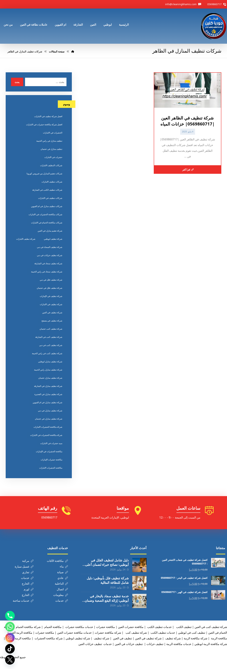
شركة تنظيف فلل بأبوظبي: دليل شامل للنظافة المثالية (108, 580)
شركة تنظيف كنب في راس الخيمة (47, 353)
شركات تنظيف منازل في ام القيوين (46, 206)
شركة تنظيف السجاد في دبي (49, 247)
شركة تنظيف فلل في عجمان (49, 287)
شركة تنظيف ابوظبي (53, 238)
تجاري (25, 572)
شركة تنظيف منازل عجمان (50, 377)
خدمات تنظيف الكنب (162, 633)
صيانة (60, 572)
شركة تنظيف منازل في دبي (50, 410)
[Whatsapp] (10, 627)
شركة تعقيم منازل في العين (50, 230)
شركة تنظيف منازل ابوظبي (50, 361)
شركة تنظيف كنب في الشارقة (48, 336)
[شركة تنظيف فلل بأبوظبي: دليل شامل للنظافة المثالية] (139, 583)
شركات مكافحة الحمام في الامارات (46, 222)
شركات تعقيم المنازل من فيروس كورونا (44, 173)
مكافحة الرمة (218, 638)
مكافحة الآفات (55, 561)
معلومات (58, 595)
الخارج (25, 583)
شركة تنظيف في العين (52, 312)
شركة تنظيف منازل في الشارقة (48, 386)
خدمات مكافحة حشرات (79, 627)
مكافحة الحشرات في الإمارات (49, 451)
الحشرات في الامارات (52, 132)
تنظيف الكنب (183, 627)
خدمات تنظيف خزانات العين (95, 644)
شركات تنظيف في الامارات (50, 198)
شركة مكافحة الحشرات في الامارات (46, 435)
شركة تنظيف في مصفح (51, 320)
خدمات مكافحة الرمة (178, 644)
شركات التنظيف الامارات (51, 165)
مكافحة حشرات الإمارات (51, 459)
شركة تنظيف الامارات (25, 238)
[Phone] (10, 615)
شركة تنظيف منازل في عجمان (48, 418)
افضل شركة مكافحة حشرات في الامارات (44, 124)
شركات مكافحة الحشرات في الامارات (45, 214)
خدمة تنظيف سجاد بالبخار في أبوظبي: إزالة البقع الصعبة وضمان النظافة (107, 600)
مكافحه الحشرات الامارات (50, 467)
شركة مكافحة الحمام (28, 627)
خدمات (25, 578)
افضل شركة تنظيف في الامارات (48, 116)
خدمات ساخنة (21, 601)
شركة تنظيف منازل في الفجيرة (48, 394)
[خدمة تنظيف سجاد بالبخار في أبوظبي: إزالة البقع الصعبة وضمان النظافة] (139, 601)
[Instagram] (10, 638)
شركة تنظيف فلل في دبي (51, 279)
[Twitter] (10, 660)
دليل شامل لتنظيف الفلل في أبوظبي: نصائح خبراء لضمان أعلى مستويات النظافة (107, 564)
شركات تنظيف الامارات (51, 181)
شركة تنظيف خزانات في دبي (49, 255)
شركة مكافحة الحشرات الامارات (48, 426)
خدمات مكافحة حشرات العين (74, 633)
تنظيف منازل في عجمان (51, 149)
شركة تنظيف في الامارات (51, 304)
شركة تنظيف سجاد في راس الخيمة (46, 271)
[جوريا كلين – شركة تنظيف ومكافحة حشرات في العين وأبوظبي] (214, 26)
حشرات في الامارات (53, 157)
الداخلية (59, 583)
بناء (62, 566)
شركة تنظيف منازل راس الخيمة (48, 369)
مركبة (25, 561)
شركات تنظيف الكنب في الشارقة (47, 189)
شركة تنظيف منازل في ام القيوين (47, 402)
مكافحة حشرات (105, 627)
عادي (60, 578)
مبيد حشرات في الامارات (51, 443)
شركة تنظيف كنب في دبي (50, 345)
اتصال (60, 589)
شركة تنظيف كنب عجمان (51, 328)
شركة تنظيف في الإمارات (51, 296)
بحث (17, 82)
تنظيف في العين (122, 638)
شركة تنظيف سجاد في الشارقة (48, 263)
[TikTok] (10, 649)
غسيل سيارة (22, 566)
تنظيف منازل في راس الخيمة (49, 140)
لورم (26, 589)
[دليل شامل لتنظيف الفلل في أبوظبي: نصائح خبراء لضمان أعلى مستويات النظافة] (139, 565)
